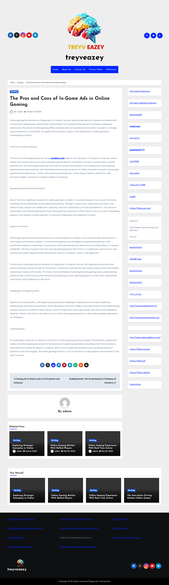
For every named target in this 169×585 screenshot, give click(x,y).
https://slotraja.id (120, 528)
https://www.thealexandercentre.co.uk (78, 547)
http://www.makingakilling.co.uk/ (145, 337)
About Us (66, 70)
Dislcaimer (111, 70)
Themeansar (104, 581)
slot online (134, 173)
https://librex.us (119, 519)
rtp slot (133, 237)
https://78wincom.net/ (140, 208)
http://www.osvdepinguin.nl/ (143, 306)
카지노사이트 (136, 294)
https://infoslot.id (15, 538)
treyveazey (84, 57)
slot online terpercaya (140, 91)
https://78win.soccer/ (140, 349)
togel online (135, 384)
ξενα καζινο (135, 138)
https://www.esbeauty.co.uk (20, 519)
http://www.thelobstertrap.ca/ (126, 538)
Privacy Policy (96, 70)
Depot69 (134, 221)
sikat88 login (136, 259)
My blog (14, 92)
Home (55, 70)
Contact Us (79, 70)
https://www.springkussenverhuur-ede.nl (79, 528)
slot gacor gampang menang (143, 103)
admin (20, 112)
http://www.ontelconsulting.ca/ (145, 317)
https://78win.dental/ (140, 372)
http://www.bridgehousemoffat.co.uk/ (25, 528)
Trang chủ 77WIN (137, 185)
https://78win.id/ (138, 361)
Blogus (92, 581)
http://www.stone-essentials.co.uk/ (76, 519)
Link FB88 (134, 161)
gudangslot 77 (137, 150)
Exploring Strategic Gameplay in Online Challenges (22, 448)
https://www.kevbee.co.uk (19, 547)
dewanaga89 (136, 115)
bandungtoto (136, 247)
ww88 (132, 196)
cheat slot (135, 126)
